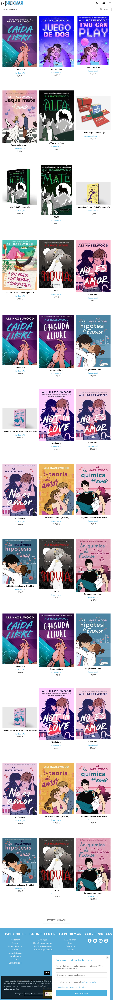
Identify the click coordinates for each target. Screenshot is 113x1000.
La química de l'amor (93, 594)
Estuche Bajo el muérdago (93, 133)
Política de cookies (43, 946)
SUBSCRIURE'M (81, 993)
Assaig (15, 943)
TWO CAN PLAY (93, 67)
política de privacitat (89, 982)
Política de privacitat (43, 949)
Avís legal (42, 939)
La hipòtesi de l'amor (93, 369)
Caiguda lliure (56, 370)
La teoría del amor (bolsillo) (56, 518)
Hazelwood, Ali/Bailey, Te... (93, 136)
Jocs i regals (15, 956)
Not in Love (56, 443)
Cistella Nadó (15, 962)
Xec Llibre (15, 959)
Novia (56, 291)
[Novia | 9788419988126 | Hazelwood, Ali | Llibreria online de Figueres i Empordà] (56, 564)
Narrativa (15, 939)
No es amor (93, 294)
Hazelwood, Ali (20, 73)
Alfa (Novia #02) (56, 143)
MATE (56, 217)
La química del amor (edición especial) (20, 431)
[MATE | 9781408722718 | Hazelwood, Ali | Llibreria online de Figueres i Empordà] (56, 190)
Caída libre (20, 69)
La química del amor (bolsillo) (93, 517)
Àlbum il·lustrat (15, 946)
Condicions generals (42, 943)
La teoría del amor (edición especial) (93, 207)
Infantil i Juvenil (15, 952)
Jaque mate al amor (20, 145)
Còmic (15, 949)
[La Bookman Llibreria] (12, 4)
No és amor (19, 518)
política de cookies (11, 989)
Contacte (70, 946)
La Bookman (70, 939)
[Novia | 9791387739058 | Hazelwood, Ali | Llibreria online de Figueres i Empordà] (56, 264)
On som (70, 949)
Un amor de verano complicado (20, 292)
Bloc (70, 943)
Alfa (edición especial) (20, 207)
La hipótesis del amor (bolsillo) (20, 586)
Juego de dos (56, 69)
